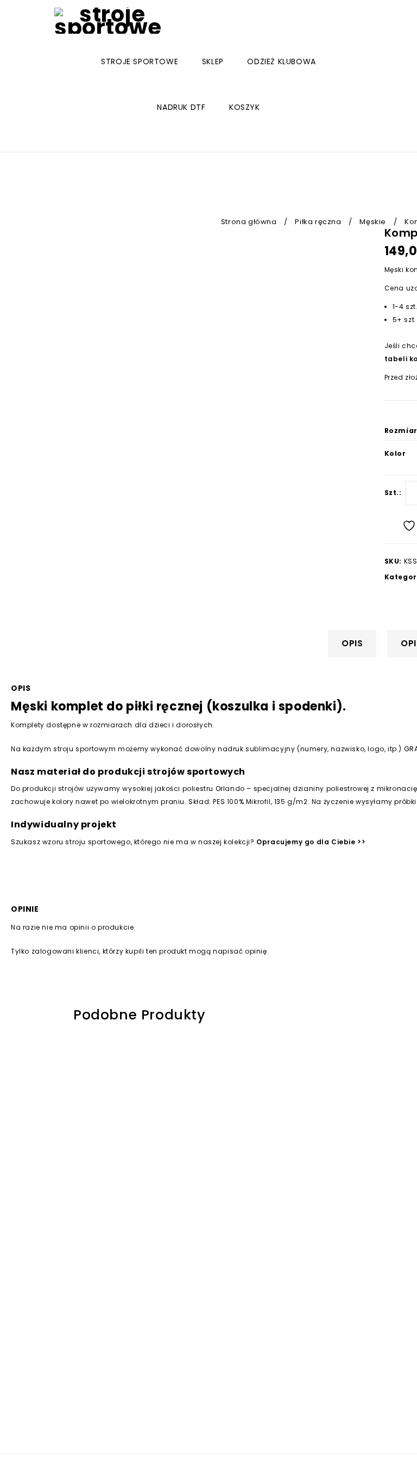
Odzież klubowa (281, 61)
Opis (352, 643)
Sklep (213, 61)
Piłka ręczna (318, 222)
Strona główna (249, 222)
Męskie (372, 222)
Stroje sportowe (139, 61)
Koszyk (244, 107)
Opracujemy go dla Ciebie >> (310, 841)
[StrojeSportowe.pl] (108, 21)
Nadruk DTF (181, 107)
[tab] (356, 643)
